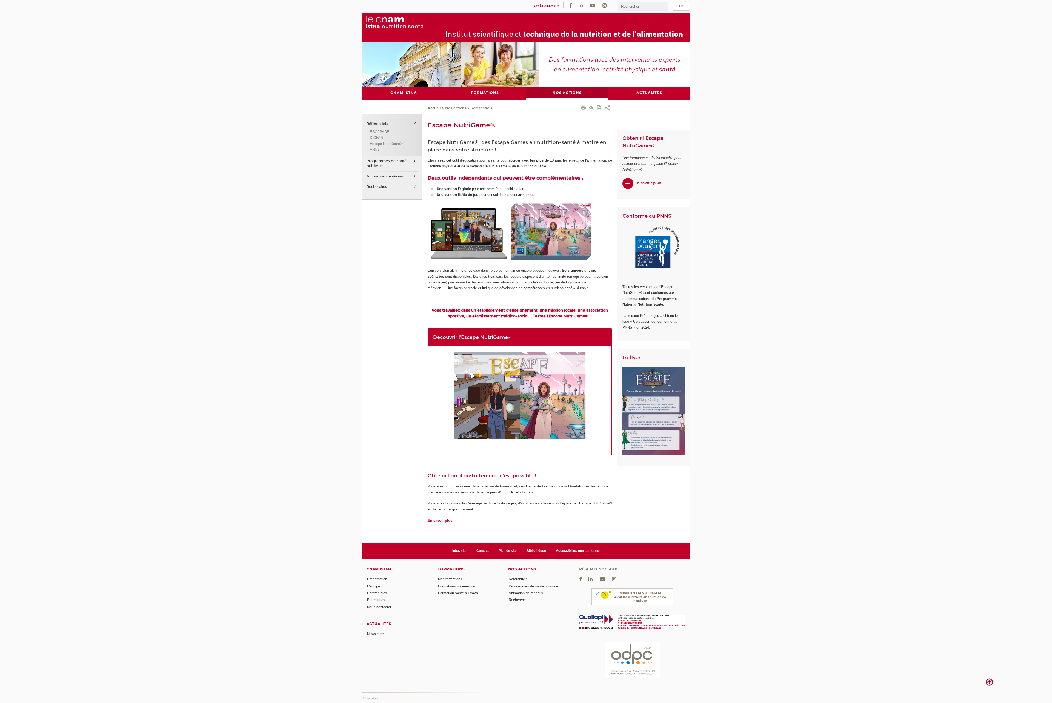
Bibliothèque (536, 551)
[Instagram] (604, 5)
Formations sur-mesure (456, 586)
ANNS (375, 149)
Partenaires (376, 600)
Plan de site (508, 551)
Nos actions (455, 108)
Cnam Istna (379, 569)
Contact (482, 551)
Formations (451, 569)
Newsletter (375, 634)
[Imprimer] (583, 108)
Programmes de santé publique (387, 163)
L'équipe (373, 586)
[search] (643, 6)
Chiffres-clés (377, 593)
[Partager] (607, 108)
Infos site (459, 551)
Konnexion (370, 698)
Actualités (379, 624)
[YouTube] (593, 5)
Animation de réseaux (386, 176)
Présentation (377, 579)
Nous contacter (379, 607)
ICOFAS (376, 138)
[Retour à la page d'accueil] (406, 22)
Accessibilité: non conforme (578, 551)
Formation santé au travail (458, 593)
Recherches (377, 187)
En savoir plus (647, 183)
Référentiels (481, 108)
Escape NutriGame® (386, 144)
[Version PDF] (599, 108)
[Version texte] (591, 108)
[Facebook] (570, 5)
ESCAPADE (379, 132)
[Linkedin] (580, 5)
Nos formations (450, 579)
